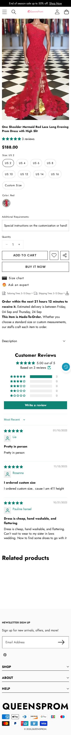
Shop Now (55, 3)
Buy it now (35, 266)
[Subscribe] (61, 642)
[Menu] (4, 11)
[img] (13, 431)
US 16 (55, 174)
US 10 (9, 174)
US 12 (24, 174)
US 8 (50, 163)
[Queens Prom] (35, 12)
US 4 (22, 163)
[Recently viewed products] (66, 367)
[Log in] (57, 11)
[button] (66, 11)
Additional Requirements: (15, 217)
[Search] (13, 11)
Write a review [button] (35, 405)
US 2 (8, 163)
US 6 (36, 163)
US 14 (40, 174)
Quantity (6, 237)
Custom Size (13, 185)
